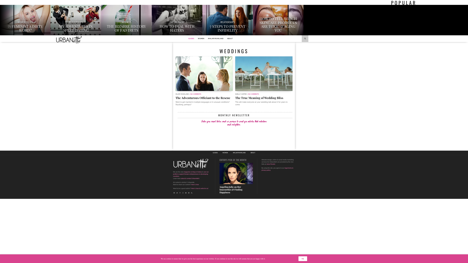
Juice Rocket (271, 164)
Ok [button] (303, 258)
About (230, 38)
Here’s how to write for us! (199, 188)
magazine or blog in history (193, 172)
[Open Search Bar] (305, 38)
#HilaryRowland (215, 38)
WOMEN (201, 38)
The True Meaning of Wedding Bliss (259, 98)
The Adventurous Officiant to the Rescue (203, 98)
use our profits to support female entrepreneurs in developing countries (191, 174)
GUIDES (191, 38)
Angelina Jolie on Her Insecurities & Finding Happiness (230, 189)
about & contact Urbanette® (190, 178)
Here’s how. (195, 184)
